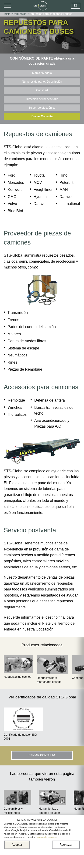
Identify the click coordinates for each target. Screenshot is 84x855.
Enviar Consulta (42, 116)
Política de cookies (46, 837)
